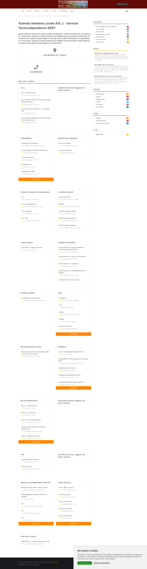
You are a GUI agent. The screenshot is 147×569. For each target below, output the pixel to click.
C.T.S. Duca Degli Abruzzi (28, 204)
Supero (56, 562)
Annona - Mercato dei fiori (29, 405)
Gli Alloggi (99, 104)
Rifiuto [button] (88, 563)
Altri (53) (36, 179)
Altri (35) (36, 441)
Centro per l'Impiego (65, 143)
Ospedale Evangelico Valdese (67, 211)
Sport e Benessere (101, 120)
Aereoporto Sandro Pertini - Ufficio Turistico (34, 487)
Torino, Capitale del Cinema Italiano (106, 26)
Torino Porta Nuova (64, 494)
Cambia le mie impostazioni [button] (101, 563)
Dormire (98, 96)
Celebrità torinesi (101, 39)
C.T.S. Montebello (26, 211)
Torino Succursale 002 (65, 508)
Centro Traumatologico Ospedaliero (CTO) (71, 352)
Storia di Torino (100, 42)
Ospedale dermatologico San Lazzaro (70, 375)
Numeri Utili (26, 16)
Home (20, 16)
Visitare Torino (100, 31)
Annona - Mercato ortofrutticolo (31, 420)
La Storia (98, 101)
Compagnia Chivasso (27, 157)
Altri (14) (73, 334)
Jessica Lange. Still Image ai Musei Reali (106, 53)
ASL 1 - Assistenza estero (28, 92)
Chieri (60, 305)
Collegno (61, 319)
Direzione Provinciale (65, 326)
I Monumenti (99, 107)
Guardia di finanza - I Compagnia (68, 263)
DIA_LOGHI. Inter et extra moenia (104, 64)
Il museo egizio (100, 29)
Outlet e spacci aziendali (102, 123)
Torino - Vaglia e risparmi (66, 487)
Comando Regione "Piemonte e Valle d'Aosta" (34, 150)
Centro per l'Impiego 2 (65, 150)
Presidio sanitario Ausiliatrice (67, 218)
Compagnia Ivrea (26, 164)
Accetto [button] (81, 563)
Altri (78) (73, 523)
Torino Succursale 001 (65, 501)
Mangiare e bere (100, 99)
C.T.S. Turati (24, 218)
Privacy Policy (22, 564)
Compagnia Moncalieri (28, 171)
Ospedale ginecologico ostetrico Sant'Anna (71, 382)
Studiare (98, 118)
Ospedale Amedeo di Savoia (67, 368)
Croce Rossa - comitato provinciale (31, 247)
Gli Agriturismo (100, 94)
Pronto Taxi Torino (26, 466)
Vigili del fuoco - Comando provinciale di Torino (35, 541)
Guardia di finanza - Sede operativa (69, 280)
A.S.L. (33, 16)
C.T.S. (22, 197)
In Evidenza (97, 22)
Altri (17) (73, 388)
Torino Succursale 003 (65, 515)
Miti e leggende (100, 37)
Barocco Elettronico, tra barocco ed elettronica (108, 76)
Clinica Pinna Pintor (65, 197)
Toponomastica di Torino (103, 34)
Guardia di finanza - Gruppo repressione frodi (72, 256)
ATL (22, 503)
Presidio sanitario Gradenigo (67, 225)
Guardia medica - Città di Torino (30, 298)
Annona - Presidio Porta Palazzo (30, 436)
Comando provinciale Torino (29, 143)
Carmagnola (62, 298)
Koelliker (61, 204)
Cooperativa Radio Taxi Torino (30, 459)
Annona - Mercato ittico (28, 412)
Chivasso (61, 312)
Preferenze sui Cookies (33, 564)
